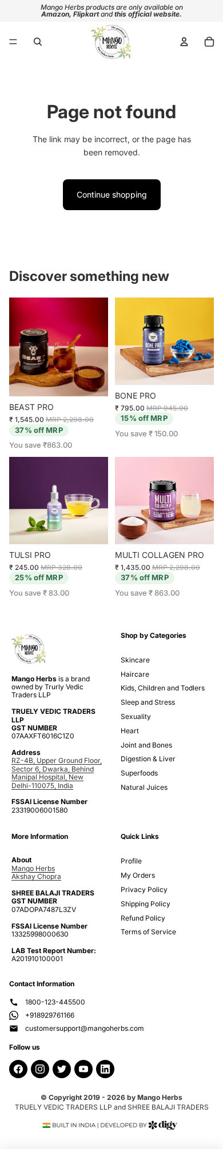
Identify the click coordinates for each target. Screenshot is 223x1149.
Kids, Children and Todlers (163, 688)
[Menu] (13, 42)
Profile (131, 861)
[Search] (37, 41)
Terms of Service (148, 931)
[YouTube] (83, 1069)
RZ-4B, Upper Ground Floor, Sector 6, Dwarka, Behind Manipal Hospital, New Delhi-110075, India (56, 772)
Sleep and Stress (148, 702)
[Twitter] (62, 1069)
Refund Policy (143, 918)
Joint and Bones (146, 745)
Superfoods (139, 773)
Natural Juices (144, 787)
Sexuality (136, 716)
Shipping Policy (145, 903)
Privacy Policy (144, 889)
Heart (130, 730)
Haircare (135, 674)
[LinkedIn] (105, 1069)
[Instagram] (40, 1069)
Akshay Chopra (36, 876)
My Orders (138, 875)
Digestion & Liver (148, 758)
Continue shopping (112, 194)
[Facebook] (18, 1069)
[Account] (184, 41)
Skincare (135, 660)
